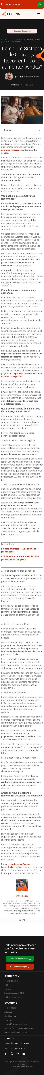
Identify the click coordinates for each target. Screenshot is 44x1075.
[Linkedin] (20, 920)
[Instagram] (24, 920)
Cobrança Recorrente (22, 31)
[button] (39, 14)
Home (3, 39)
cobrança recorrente (11, 150)
